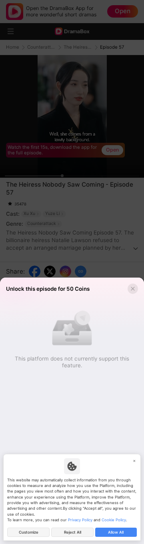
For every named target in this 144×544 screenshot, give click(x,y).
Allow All (116, 532)
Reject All (72, 532)
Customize (28, 532)
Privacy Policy (80, 520)
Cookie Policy (114, 520)
